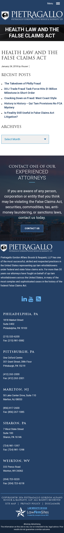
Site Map (10, 503)
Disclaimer (52, 503)
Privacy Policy (30, 503)
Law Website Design (37, 508)
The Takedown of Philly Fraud (22, 83)
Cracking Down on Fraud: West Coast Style (30, 98)
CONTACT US (32, 228)
